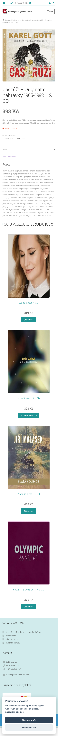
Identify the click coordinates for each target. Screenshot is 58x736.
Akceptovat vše (29, 720)
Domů (7, 20)
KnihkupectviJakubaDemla (17, 674)
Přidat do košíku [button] (29, 415)
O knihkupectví (11, 639)
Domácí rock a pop (29, 20)
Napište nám (10, 635)
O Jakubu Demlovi (13, 642)
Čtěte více (29, 319)
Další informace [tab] (9, 156)
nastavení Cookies (14, 712)
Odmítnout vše (29, 727)
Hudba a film (16, 20)
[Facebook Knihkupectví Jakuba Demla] (4, 3)
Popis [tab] (5, 149)
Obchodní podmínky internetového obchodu (23, 632)
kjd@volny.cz (11, 662)
